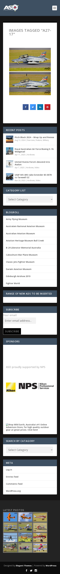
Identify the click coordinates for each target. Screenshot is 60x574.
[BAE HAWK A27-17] (30, 59)
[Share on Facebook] (26, 109)
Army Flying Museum (16, 219)
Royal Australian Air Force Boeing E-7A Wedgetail (34, 150)
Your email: (10, 315)
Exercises (31, 140)
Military (46, 140)
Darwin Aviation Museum (18, 269)
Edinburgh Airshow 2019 (18, 276)
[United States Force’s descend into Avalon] (9, 163)
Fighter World (13, 283)
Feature (39, 140)
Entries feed (12, 476)
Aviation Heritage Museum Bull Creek (25, 240)
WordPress (51, 565)
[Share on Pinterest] (47, 109)
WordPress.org (13, 491)
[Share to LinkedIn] (40, 109)
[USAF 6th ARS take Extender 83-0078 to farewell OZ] (9, 176)
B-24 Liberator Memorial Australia (23, 247)
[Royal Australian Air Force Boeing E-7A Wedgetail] (9, 151)
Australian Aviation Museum (20, 233)
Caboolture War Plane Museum (22, 254)
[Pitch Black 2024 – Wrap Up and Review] (9, 139)
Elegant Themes (24, 565)
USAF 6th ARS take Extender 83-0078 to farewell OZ (33, 176)
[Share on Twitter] (33, 109)
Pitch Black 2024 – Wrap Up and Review (34, 137)
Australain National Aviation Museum (25, 226)
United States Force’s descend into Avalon (32, 163)
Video (37, 167)
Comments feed (14, 483)
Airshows (31, 154)
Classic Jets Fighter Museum (20, 261)
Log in (9, 469)
